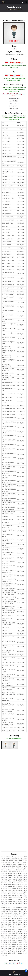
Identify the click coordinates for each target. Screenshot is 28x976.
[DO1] (5, 745)
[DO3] (22, 795)
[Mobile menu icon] (26, 2)
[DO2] (14, 745)
